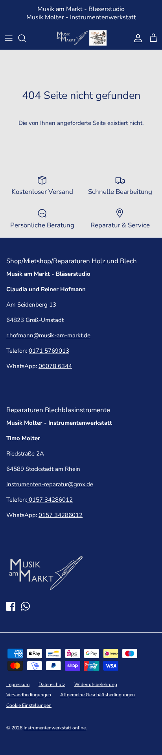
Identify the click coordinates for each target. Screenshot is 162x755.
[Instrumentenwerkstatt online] (81, 38)
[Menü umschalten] (8, 38)
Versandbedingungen (28, 695)
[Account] (136, 38)
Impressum (17, 684)
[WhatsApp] (25, 606)
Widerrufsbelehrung (95, 684)
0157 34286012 (50, 500)
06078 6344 (55, 366)
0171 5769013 (49, 351)
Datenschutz (52, 684)
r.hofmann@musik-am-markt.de (48, 335)
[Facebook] (10, 606)
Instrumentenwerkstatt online (55, 728)
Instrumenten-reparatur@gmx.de (49, 484)
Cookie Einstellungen (29, 705)
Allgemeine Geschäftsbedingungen (97, 695)
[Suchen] (26, 38)
